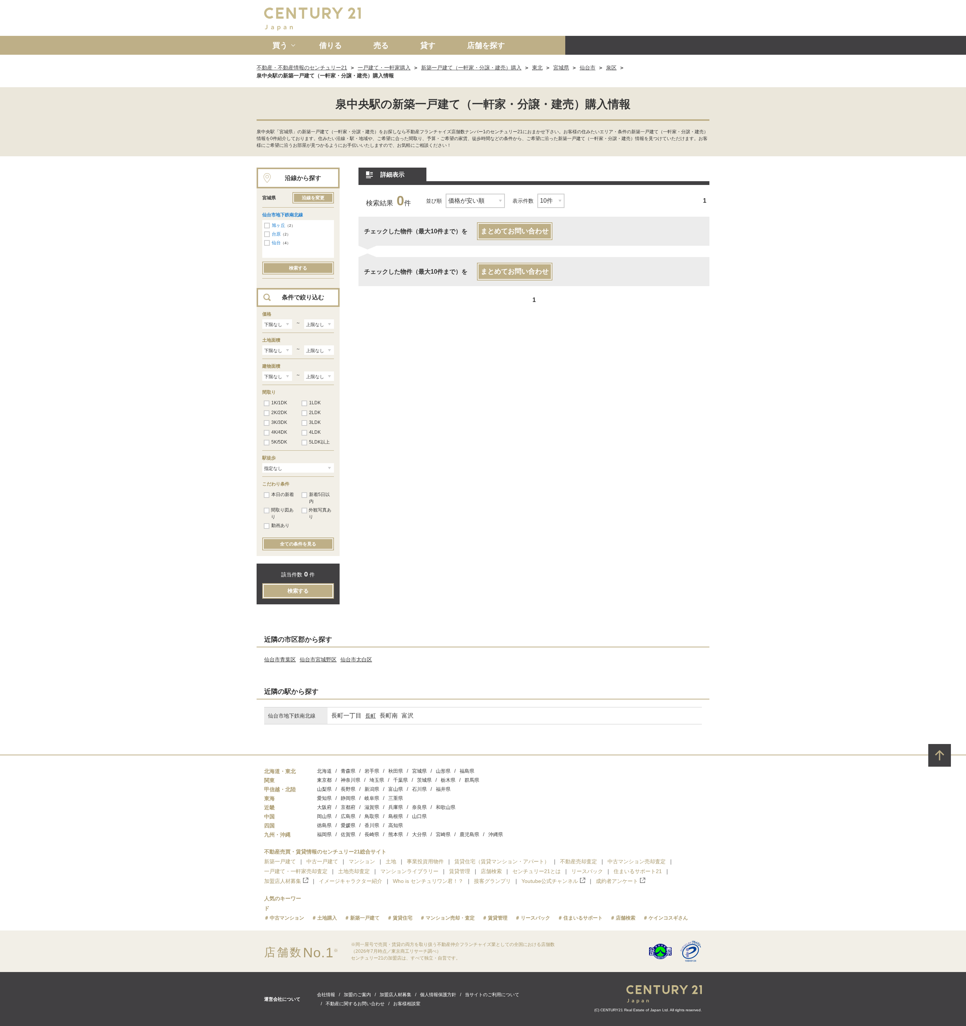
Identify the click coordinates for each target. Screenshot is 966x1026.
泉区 (611, 68)
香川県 (372, 825)
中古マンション (287, 918)
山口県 (419, 816)
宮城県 (561, 68)
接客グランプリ (492, 881)
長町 (370, 716)
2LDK (315, 412)
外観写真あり (320, 513)
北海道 (324, 771)
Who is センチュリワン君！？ (428, 881)
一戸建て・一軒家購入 (384, 68)
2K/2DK (279, 412)
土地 (391, 861)
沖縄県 (495, 834)
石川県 (419, 789)
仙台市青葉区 (280, 659)
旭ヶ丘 (278, 225)
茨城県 (424, 780)
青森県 (348, 771)
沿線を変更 (313, 197)
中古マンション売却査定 (637, 861)
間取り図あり (282, 513)
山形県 (443, 771)
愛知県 (324, 798)
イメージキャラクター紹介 (350, 881)
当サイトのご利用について (492, 994)
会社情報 (326, 994)
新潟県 (372, 789)
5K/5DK (279, 442)
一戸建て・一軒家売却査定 (296, 871)
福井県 (443, 789)
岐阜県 (372, 798)
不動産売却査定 (578, 861)
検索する (298, 268)
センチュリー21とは (536, 871)
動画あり (280, 525)
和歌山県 (445, 807)
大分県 (419, 834)
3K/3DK (279, 422)
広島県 (348, 816)
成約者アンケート (617, 881)
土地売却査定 (354, 871)
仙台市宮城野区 (318, 659)
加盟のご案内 (357, 994)
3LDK (315, 422)
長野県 (348, 789)
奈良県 (419, 807)
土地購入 (327, 918)
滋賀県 (372, 807)
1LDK (315, 402)
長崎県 (372, 834)
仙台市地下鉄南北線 (282, 214)
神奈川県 (350, 780)
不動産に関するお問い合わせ (355, 1003)
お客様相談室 (406, 1003)
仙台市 (587, 68)
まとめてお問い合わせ (515, 231)
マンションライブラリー (409, 871)
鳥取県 (372, 816)
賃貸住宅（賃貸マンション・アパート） (501, 861)
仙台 (276, 242)
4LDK (315, 432)
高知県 (395, 825)
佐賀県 (348, 834)
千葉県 (400, 780)
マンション (362, 861)
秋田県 (395, 771)
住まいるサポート (583, 918)
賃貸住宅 (402, 918)
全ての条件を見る (298, 544)
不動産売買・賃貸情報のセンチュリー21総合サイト (325, 852)
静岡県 (348, 798)
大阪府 (324, 807)
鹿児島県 (469, 834)
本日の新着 (282, 494)
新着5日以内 (319, 498)
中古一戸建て (322, 861)
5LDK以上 (319, 442)
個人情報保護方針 (438, 994)
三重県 (395, 798)
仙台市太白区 (356, 659)
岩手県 (372, 771)
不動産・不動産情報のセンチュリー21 (302, 68)
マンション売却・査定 (450, 918)
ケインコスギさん (668, 918)
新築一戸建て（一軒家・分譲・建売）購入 (471, 68)
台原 (276, 234)
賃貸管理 (459, 871)
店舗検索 (491, 871)
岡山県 (324, 816)
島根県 (395, 816)
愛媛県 (348, 825)
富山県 (395, 789)
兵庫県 (395, 807)
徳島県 (324, 825)
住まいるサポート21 (638, 871)
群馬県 (472, 780)
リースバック (587, 871)
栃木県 (448, 780)
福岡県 (324, 834)
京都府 (348, 807)
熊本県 (395, 834)
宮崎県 (443, 834)
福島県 (467, 771)
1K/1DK (279, 402)
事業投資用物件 (425, 861)
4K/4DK (279, 432)
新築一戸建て (280, 861)
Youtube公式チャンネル (549, 881)
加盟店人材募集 (282, 881)
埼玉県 (376, 780)
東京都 (324, 780)
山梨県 (324, 789)
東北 (537, 68)
